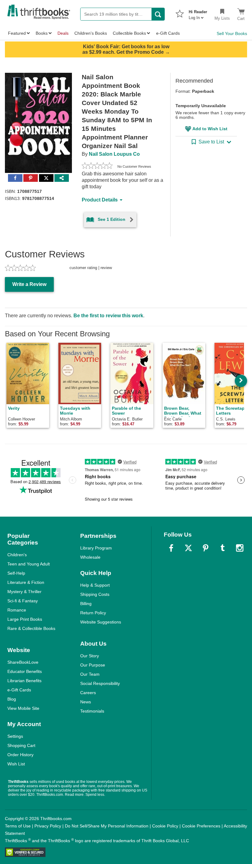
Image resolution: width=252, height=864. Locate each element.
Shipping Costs (94, 594)
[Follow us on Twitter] (188, 548)
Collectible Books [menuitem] (129, 33)
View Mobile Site (23, 708)
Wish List (16, 763)
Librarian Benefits (24, 680)
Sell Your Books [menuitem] (232, 33)
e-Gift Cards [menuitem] (168, 33)
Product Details (100, 199)
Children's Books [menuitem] (90, 33)
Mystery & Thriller (24, 591)
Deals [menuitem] (63, 33)
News (85, 701)
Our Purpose (92, 665)
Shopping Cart (21, 745)
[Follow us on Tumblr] (222, 548)
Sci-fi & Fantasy (22, 600)
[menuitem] (198, 13)
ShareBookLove (22, 662)
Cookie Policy (165, 825)
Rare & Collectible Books (31, 628)
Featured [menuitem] (17, 33)
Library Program (96, 547)
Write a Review (29, 284)
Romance (16, 610)
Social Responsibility (100, 683)
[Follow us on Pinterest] (205, 548)
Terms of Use (18, 825)
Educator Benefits (24, 671)
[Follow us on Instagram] (239, 548)
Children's (17, 554)
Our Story (89, 655)
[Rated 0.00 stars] (97, 166)
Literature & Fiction (25, 582)
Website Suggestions (100, 622)
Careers (88, 692)
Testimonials (92, 711)
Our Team (90, 674)
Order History (20, 754)
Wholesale (90, 557)
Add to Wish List (209, 128)
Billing (86, 603)
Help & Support (95, 585)
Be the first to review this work (108, 315)
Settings (15, 736)
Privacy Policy (47, 825)
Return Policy (93, 612)
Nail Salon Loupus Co (114, 154)
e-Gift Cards (19, 689)
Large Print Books (24, 619)
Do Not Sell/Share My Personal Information (106, 825)
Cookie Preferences (201, 825)
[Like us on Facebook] (171, 548)
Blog (11, 699)
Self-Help (16, 573)
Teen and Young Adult (28, 563)
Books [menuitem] (42, 33)
